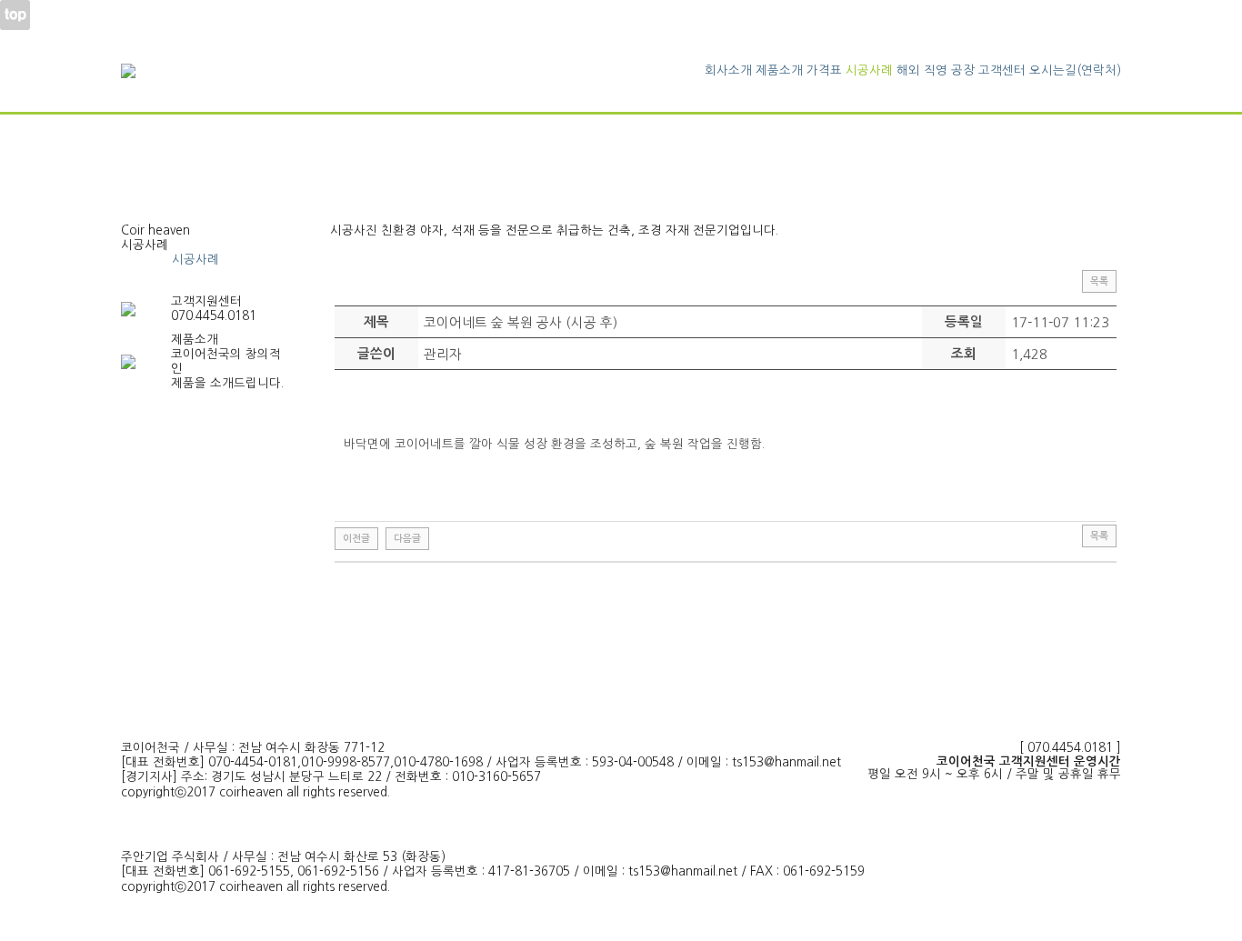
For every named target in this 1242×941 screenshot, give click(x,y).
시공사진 (144, 259)
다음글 (407, 539)
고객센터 (1002, 70)
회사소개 (728, 70)
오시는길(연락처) (1075, 70)
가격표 (824, 70)
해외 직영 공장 (935, 70)
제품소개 (779, 70)
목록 (1099, 281)
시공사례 (869, 70)
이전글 (356, 539)
